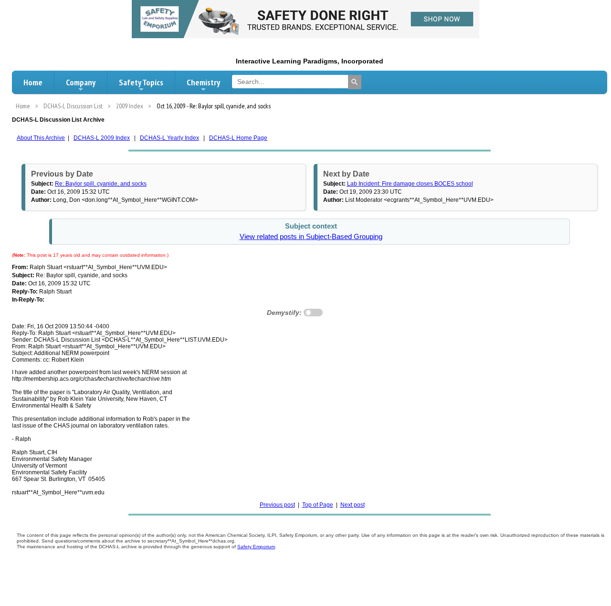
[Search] (354, 82)
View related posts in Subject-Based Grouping (311, 236)
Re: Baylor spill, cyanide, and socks (101, 183)
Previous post (277, 505)
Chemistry (203, 82)
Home (32, 82)
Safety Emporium (256, 546)
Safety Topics (141, 82)
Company (80, 82)
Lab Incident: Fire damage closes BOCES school (410, 183)
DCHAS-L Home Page (238, 138)
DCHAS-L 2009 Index (102, 138)
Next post (352, 505)
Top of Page (317, 505)
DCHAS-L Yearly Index (169, 138)
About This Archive (41, 138)
